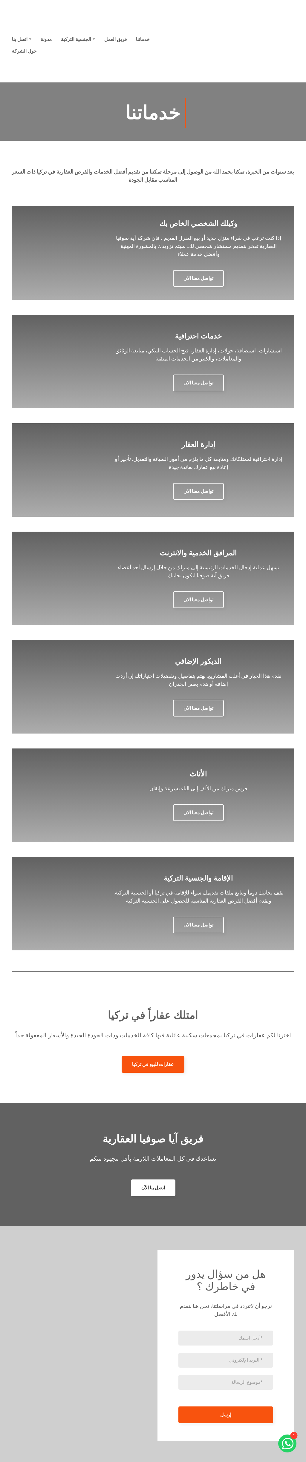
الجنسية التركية (76, 39)
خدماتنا (143, 39)
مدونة (46, 39)
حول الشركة (24, 51)
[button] (198, 278)
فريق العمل (115, 39)
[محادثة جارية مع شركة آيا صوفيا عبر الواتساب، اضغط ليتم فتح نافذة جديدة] (287, 1443)
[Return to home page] (258, 45)
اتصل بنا (19, 39)
